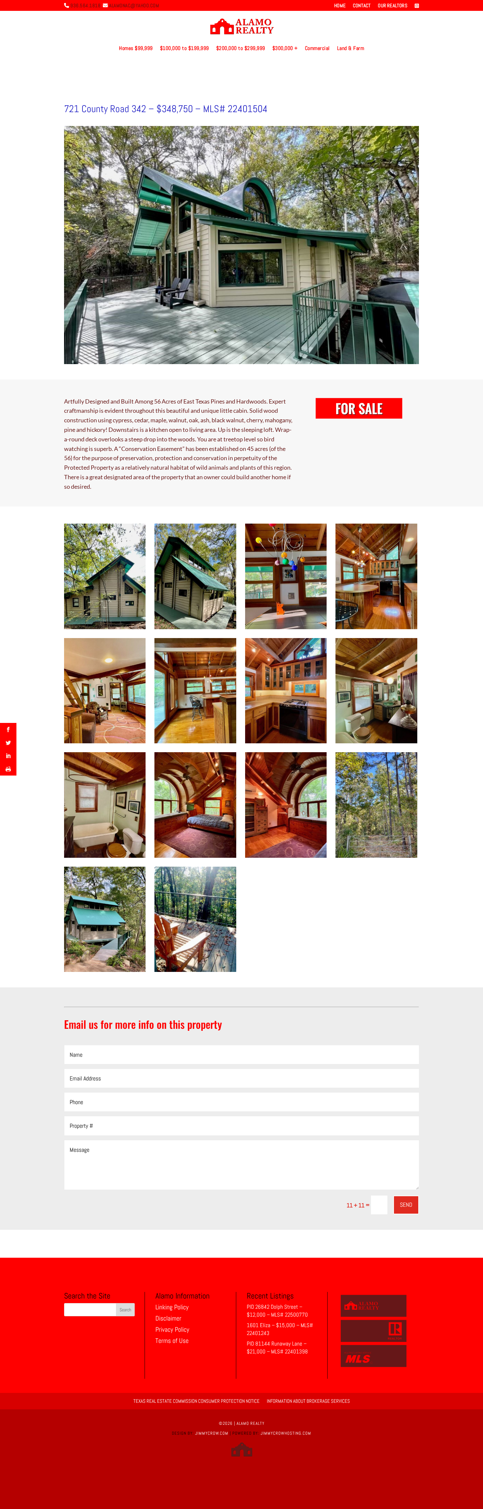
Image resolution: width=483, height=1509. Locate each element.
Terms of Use (172, 1340)
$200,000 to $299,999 (240, 48)
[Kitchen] (376, 629)
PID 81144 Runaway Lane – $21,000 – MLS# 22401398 (277, 1347)
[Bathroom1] (105, 858)
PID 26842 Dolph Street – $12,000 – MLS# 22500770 (277, 1310)
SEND (406, 1204)
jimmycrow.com (211, 1433)
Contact (362, 6)
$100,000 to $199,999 (184, 48)
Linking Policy (172, 1307)
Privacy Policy (172, 1329)
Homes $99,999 (136, 48)
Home (340, 6)
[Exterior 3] (195, 629)
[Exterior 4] (105, 972)
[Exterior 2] (105, 629)
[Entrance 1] (376, 858)
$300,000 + (285, 48)
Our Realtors (392, 6)
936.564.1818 (85, 5)
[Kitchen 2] (286, 743)
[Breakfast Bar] (195, 743)
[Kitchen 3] (286, 629)
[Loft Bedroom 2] (195, 858)
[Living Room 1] (105, 743)
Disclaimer (168, 1318)
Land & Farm (350, 48)
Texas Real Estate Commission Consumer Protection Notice (196, 1400)
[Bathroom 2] (376, 743)
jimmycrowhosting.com (286, 1433)
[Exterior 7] (195, 972)
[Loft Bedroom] (286, 858)
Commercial (317, 48)
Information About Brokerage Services (308, 1400)
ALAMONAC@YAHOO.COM (134, 5)
